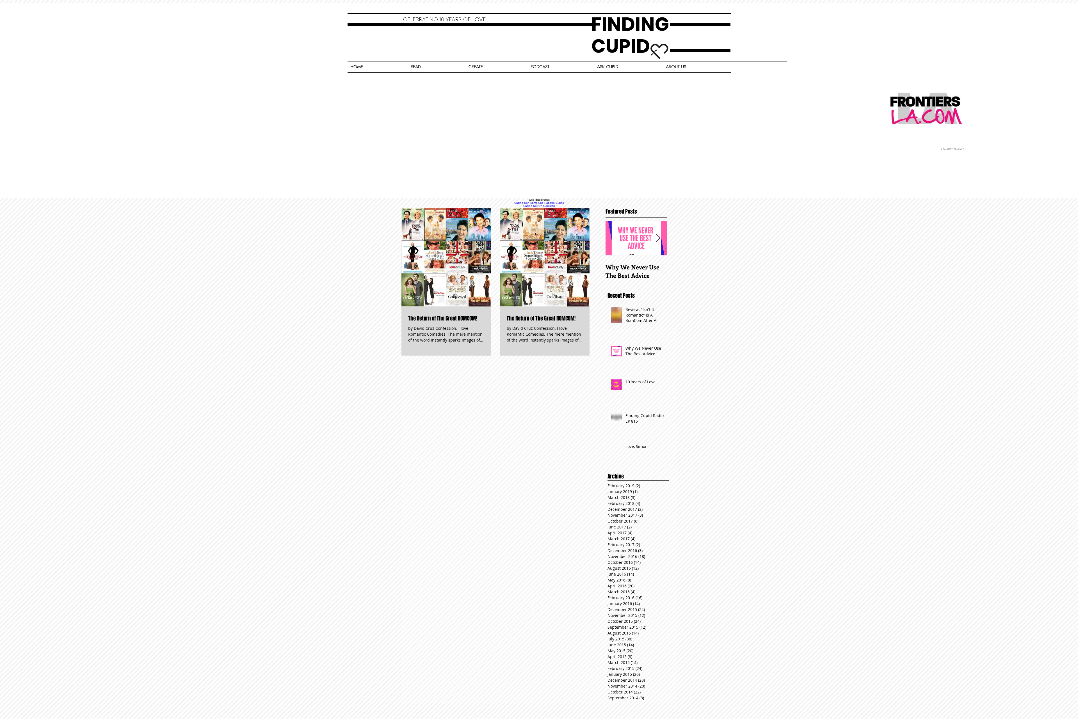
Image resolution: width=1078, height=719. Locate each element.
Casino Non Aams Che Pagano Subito (539, 202)
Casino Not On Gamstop (539, 205)
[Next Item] (658, 238)
